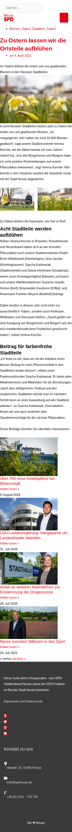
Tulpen (51, 28)
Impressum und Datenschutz (23, 701)
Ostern (26, 28)
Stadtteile (38, 28)
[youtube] (5, 733)
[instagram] (5, 727)
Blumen (14, 28)
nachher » (19, 658)
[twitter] (5, 722)
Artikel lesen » (9, 489)
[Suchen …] (24, 7)
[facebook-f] (5, 716)
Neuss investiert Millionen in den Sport (32, 641)
